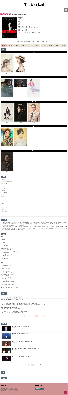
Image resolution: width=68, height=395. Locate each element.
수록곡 (37, 45)
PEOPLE (25, 9)
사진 (57, 45)
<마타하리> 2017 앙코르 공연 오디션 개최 (9, 307)
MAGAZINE (6, 9)
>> (44, 315)
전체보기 (4, 45)
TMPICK (14, 9)
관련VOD (50, 45)
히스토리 (64, 45)
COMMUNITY (35, 9)
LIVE (18, 9)
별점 (30, 45)
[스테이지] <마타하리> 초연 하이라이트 (20, 333)
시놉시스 (24, 45)
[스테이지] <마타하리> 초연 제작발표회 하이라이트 (22, 341)
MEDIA (10, 9)
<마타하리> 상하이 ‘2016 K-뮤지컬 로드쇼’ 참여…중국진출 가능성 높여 (14, 311)
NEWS (2, 9)
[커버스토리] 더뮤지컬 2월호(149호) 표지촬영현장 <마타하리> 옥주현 (25, 348)
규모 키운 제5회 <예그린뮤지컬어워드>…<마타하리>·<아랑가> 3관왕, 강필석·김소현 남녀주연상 (19, 303)
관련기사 (44, 45)
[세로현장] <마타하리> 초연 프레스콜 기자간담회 (21, 326)
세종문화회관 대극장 (26, 26)
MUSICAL (21, 9)
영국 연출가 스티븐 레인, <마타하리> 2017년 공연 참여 (11, 296)
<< (22, 315)
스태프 (17, 45)
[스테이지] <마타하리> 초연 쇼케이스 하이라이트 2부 (22, 356)
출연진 (10, 45)
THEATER (30, 9)
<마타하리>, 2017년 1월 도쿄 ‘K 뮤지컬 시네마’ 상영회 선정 (12, 299)
